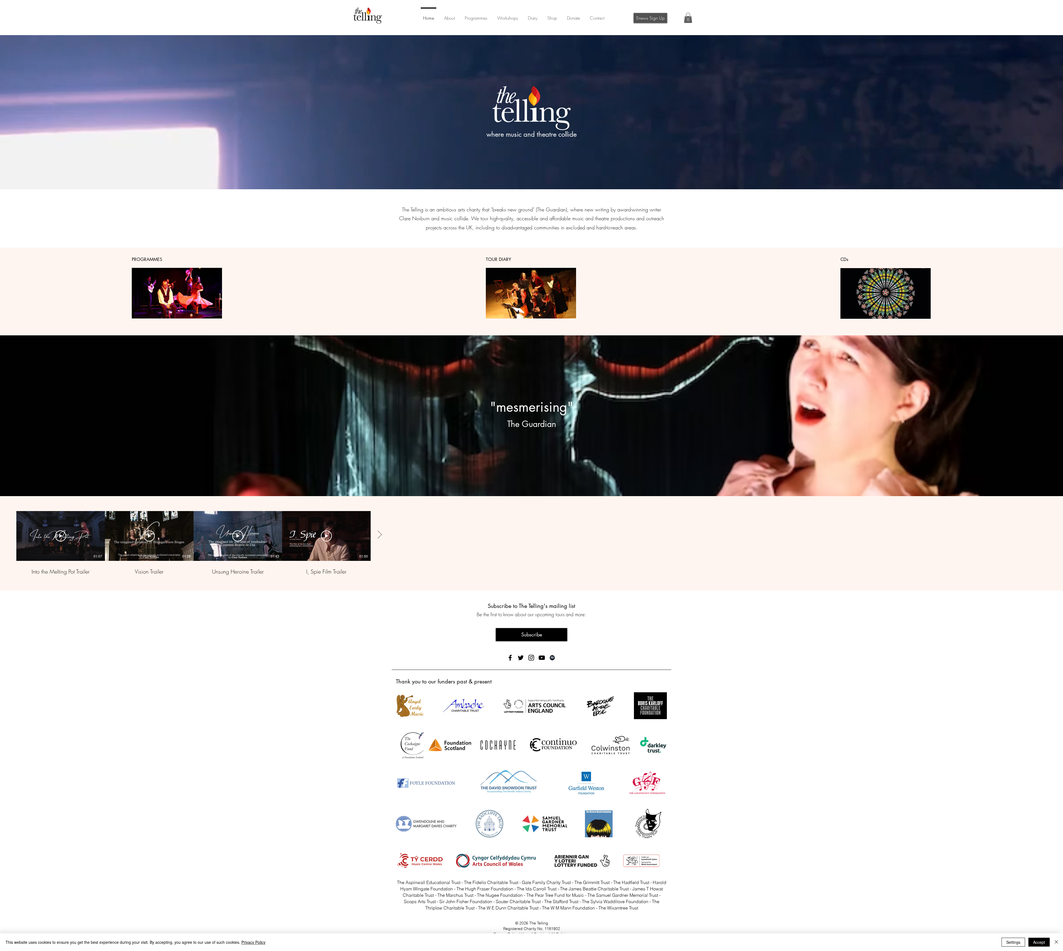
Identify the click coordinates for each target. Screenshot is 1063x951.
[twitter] (521, 658)
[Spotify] (552, 658)
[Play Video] (60, 535)
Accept (1039, 942)
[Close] (1056, 942)
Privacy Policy (253, 942)
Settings (1013, 942)
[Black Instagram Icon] (531, 658)
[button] (573, 15)
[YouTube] (542, 658)
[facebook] (510, 658)
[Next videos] (379, 535)
